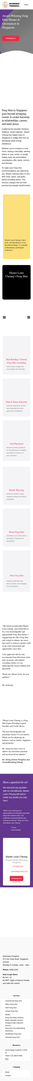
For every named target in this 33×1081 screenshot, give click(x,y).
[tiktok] (21, 987)
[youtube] (18, 987)
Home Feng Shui (16, 531)
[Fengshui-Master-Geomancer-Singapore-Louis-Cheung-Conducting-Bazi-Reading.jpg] (16, 337)
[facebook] (11, 987)
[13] (16, 379)
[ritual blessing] (16, 467)
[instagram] (15, 987)
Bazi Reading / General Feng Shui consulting (16, 361)
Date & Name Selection (16, 401)
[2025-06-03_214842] (16, 421)
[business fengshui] (16, 551)
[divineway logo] (11, 2)
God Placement (16, 443)
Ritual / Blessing (16, 489)
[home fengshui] (16, 509)
